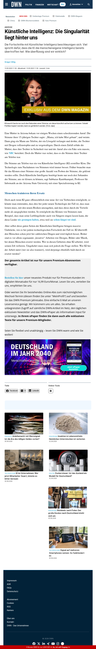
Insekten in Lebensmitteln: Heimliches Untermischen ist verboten (67, 437)
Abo (62, 4)
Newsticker (10, 17)
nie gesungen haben (28, 219)
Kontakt (10, 622)
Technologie (54, 550)
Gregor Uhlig (10, 62)
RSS (9, 607)
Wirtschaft (53, 5)
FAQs (9, 588)
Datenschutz (12, 591)
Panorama (53, 436)
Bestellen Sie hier (14, 277)
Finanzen (39, 5)
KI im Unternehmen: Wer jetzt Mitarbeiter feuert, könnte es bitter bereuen (21, 476)
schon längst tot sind (65, 219)
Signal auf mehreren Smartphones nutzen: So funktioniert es (66, 553)
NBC (11, 153)
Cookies (10, 603)
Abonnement (12, 599)
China (12, 21)
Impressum (12, 580)
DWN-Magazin (76, 16)
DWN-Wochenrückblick (30, 21)
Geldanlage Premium (40, 16)
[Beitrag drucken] (50, 391)
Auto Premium (50, 21)
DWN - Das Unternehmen (18, 625)
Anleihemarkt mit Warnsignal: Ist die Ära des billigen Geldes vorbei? (22, 437)
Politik (28, 5)
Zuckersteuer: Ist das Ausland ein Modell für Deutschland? (68, 474)
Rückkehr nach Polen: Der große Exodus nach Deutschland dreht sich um (66, 513)
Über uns (10, 618)
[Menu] (6, 4)
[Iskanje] (88, 4)
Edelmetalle (60, 16)
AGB (9, 584)
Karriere (10, 610)
